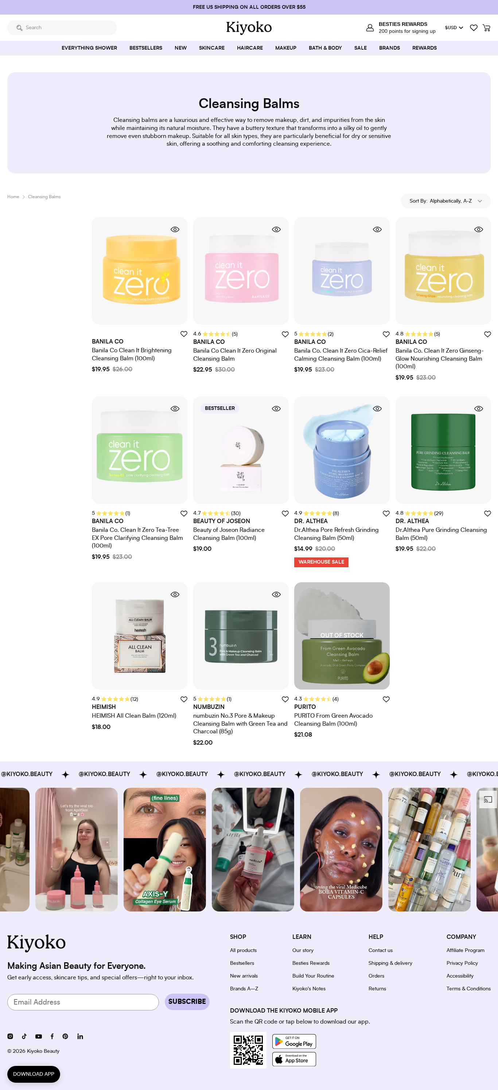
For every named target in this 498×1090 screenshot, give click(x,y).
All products (243, 950)
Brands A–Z (244, 988)
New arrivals (244, 976)
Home (13, 197)
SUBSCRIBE (187, 1002)
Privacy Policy (462, 963)
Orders (376, 976)
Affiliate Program (466, 950)
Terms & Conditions (469, 988)
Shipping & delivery (390, 963)
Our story (303, 950)
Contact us (381, 950)
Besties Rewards (311, 963)
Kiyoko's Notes (309, 988)
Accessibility (460, 976)
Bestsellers (242, 963)
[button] (446, 201)
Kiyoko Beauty (43, 1051)
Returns (377, 988)
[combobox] (62, 27)
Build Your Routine (313, 976)
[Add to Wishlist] (183, 333)
